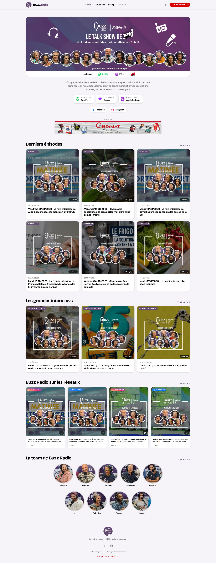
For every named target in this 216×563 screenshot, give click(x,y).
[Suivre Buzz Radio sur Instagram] (111, 545)
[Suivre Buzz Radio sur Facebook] (104, 545)
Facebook (100, 109)
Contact (122, 4)
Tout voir (182, 145)
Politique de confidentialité (117, 552)
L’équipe (111, 4)
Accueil (88, 4)
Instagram (119, 109)
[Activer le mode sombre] (165, 4)
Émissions (100, 4)
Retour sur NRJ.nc (181, 5)
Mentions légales (95, 552)
